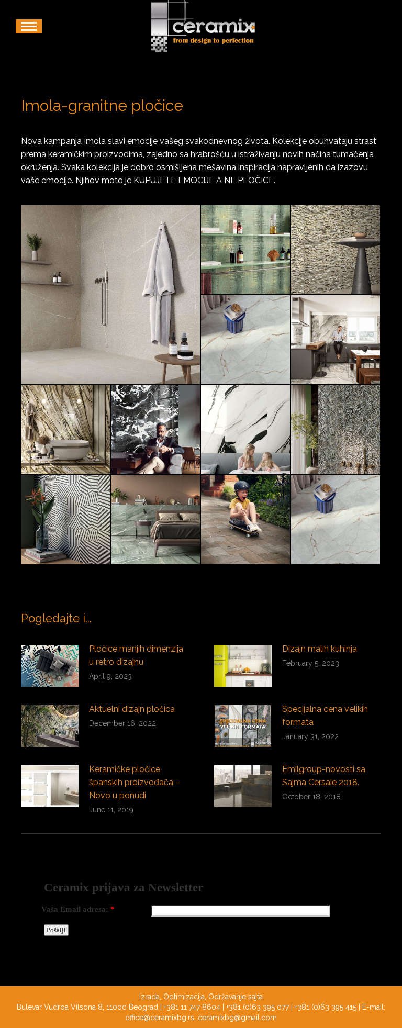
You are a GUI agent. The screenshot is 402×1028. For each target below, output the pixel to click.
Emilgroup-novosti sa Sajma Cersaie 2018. (323, 775)
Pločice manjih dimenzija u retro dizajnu (136, 655)
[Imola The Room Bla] (336, 340)
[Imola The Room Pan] (246, 430)
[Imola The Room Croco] (246, 250)
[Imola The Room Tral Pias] (246, 520)
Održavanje (227, 996)
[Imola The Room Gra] (156, 430)
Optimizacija (184, 996)
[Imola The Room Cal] (66, 430)
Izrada (149, 996)
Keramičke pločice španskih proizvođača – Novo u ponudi (134, 782)
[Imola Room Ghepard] (336, 250)
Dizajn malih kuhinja (319, 649)
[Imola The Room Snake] (336, 430)
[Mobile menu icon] (29, 26)
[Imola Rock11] (111, 294)
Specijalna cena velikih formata (325, 715)
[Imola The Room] (156, 520)
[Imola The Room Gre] (336, 520)
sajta (255, 996)
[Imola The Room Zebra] (66, 520)
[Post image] (50, 666)
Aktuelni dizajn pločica (132, 709)
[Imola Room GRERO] (246, 340)
